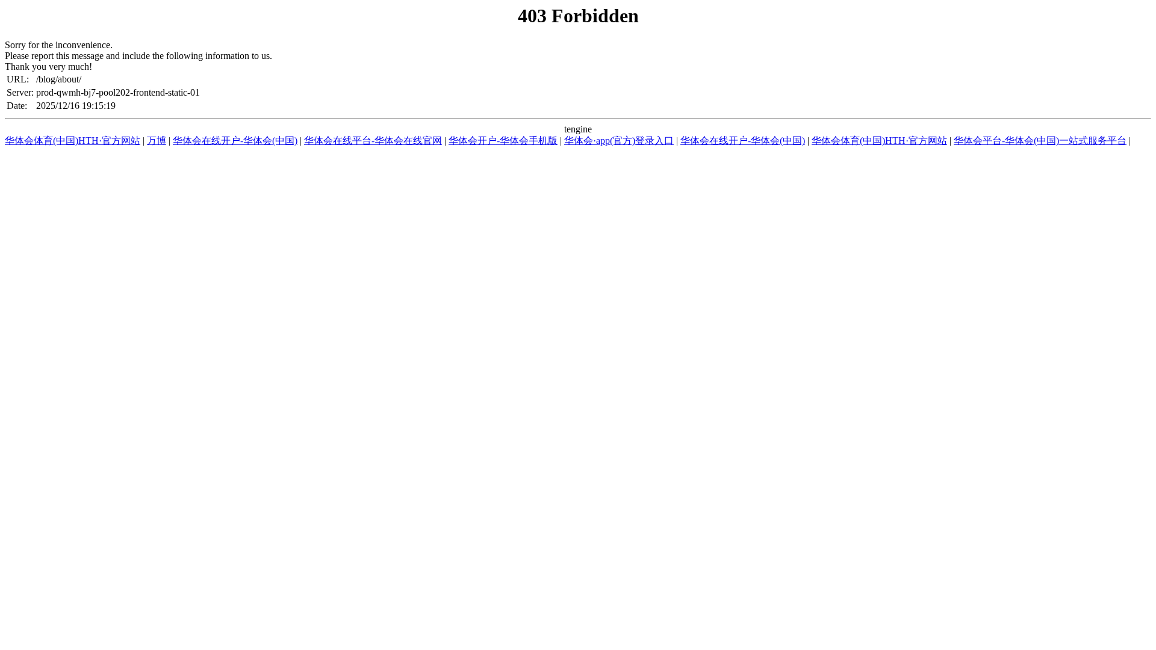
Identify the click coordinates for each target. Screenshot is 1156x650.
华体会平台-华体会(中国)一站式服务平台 (1040, 140)
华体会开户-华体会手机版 (503, 140)
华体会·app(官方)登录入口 (619, 140)
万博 (156, 140)
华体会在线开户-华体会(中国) (235, 140)
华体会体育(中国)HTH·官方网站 (72, 140)
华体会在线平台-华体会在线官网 (373, 140)
